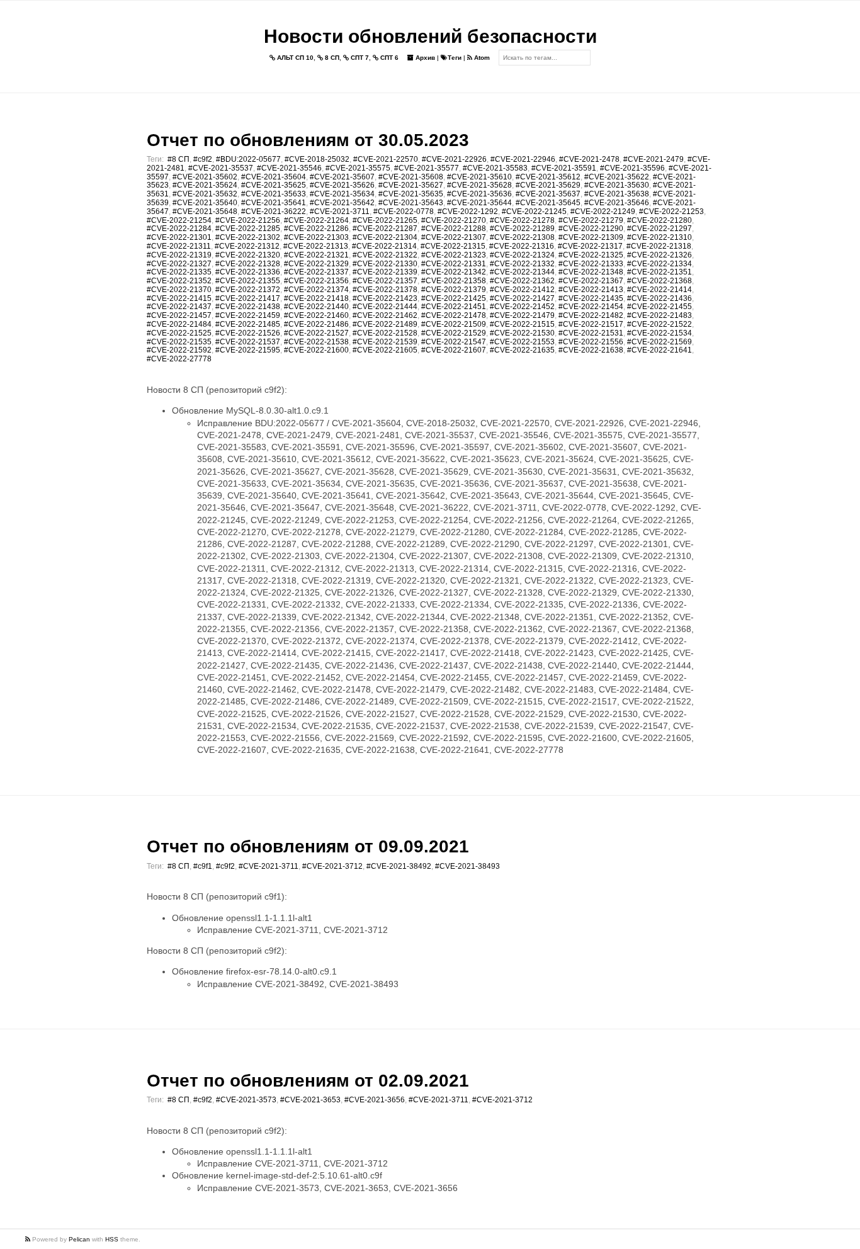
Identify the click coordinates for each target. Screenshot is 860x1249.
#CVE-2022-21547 (453, 341)
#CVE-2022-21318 (658, 246)
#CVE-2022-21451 (453, 306)
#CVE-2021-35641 (273, 202)
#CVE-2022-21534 (659, 333)
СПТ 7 (359, 57)
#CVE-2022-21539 (385, 341)
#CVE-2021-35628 (479, 185)
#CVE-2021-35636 (479, 193)
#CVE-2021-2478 (589, 159)
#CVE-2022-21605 (385, 350)
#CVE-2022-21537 (247, 341)
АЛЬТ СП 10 (294, 57)
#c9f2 (202, 159)
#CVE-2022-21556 (590, 341)
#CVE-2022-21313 (315, 246)
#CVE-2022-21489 (385, 324)
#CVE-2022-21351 (659, 272)
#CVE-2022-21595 (247, 350)
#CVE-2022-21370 (179, 289)
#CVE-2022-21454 (590, 306)
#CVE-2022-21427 (522, 298)
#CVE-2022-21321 (316, 255)
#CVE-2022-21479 (522, 315)
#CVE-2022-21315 (453, 246)
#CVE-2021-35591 (563, 168)
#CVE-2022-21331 (453, 263)
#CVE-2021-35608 (410, 176)
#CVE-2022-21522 (659, 324)
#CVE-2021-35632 (205, 193)
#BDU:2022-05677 (248, 159)
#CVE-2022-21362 (522, 280)
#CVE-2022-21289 (522, 228)
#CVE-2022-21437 (179, 306)
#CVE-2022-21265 (385, 220)
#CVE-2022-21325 (590, 255)
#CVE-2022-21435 (590, 298)
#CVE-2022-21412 (522, 289)
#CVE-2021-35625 (273, 185)
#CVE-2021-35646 (616, 202)
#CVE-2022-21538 (316, 341)
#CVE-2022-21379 (453, 289)
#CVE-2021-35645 (548, 202)
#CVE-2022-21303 (316, 237)
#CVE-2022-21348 (590, 272)
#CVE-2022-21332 (522, 263)
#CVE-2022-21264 (316, 220)
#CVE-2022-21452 (522, 306)
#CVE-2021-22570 (385, 159)
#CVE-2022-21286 (316, 228)
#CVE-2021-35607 (342, 176)
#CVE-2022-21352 (179, 280)
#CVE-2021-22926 (454, 159)
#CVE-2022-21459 (247, 315)
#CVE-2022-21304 (385, 237)
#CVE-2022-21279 (590, 220)
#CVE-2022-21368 (659, 280)
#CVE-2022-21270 (453, 220)
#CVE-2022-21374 (316, 289)
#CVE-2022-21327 (179, 263)
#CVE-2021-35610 (479, 176)
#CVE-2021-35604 (273, 176)
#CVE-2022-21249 (602, 211)
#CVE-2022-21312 (247, 246)
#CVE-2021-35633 (273, 193)
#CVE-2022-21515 (522, 324)
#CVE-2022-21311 (179, 246)
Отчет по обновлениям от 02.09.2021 (308, 1080)
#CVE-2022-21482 (590, 315)
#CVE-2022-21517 (590, 324)
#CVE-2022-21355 (247, 280)
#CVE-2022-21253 (671, 211)
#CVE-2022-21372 (247, 289)
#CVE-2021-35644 (479, 202)
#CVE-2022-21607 (453, 350)
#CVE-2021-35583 (495, 168)
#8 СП (178, 159)
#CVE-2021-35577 (426, 168)
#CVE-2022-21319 (179, 255)
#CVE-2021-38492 (398, 866)
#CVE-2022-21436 (659, 298)
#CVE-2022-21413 (590, 289)
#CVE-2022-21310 (659, 237)
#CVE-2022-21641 (659, 350)
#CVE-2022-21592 (179, 350)
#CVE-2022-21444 (385, 306)
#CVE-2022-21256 (247, 220)
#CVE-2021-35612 (548, 176)
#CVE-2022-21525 (179, 333)
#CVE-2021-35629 (548, 185)
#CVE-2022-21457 (179, 315)
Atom (481, 57)
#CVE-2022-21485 (247, 324)
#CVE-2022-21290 (590, 228)
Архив (424, 57)
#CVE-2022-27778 (179, 358)
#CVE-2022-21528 (385, 333)
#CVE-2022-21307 (453, 237)
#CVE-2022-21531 (590, 333)
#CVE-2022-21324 (522, 255)
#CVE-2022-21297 (659, 228)
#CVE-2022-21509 (453, 324)
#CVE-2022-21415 (179, 298)
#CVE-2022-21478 (453, 315)
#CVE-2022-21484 (179, 324)
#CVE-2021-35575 (357, 168)
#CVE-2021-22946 (522, 159)
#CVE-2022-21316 (521, 246)
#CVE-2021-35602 (205, 176)
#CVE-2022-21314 (384, 246)
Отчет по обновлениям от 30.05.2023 (308, 140)
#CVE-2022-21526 (247, 333)
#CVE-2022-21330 (385, 263)
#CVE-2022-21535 (179, 341)
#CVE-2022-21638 (590, 350)
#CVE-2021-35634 (342, 193)
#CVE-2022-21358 (453, 280)
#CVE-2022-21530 (522, 333)
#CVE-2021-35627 (410, 185)
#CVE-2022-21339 (385, 272)
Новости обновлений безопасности (430, 36)
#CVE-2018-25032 (317, 159)
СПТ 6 (388, 57)
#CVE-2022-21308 (522, 237)
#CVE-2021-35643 (410, 202)
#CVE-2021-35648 (205, 211)
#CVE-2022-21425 (453, 298)
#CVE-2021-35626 (342, 185)
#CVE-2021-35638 (616, 193)
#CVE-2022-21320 (247, 255)
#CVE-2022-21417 (247, 298)
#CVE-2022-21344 (522, 272)
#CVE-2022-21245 (534, 211)
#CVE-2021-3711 (340, 211)
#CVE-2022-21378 (385, 289)
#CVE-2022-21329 (316, 263)
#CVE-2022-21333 (590, 263)
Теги (454, 57)
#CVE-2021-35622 (616, 176)
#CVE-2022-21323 (453, 255)
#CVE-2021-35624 (205, 185)
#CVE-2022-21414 (659, 289)
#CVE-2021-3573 (246, 1099)
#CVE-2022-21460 (316, 315)
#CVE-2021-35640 (205, 202)
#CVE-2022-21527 (316, 333)
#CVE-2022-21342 (453, 272)
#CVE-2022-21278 (522, 220)
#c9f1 (202, 866)
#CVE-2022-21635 (522, 350)
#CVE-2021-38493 (467, 866)
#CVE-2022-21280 (659, 220)
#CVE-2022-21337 (316, 272)
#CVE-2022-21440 (316, 306)
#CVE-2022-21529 (453, 333)
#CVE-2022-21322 (385, 255)
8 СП (331, 57)
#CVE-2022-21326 (659, 255)
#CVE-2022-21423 (385, 298)
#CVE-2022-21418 (316, 298)
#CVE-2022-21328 (247, 263)
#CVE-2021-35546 (289, 168)
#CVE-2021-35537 (220, 168)
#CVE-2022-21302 (247, 237)
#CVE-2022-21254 (179, 220)
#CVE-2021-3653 (310, 1099)
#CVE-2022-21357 (385, 280)
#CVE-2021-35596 (632, 168)
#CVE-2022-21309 (590, 237)
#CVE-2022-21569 (659, 341)
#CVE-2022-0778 (403, 211)
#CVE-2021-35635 (410, 193)
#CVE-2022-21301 (179, 237)
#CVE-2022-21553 (522, 341)
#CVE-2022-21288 (453, 228)
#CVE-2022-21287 (385, 228)
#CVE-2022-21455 (659, 306)
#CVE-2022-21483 (659, 315)
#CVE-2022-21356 (316, 280)
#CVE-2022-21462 (385, 315)
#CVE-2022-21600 (316, 350)
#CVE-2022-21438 (247, 306)
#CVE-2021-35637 (548, 193)
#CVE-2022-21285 (247, 228)
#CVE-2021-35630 (616, 185)
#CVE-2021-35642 (342, 202)
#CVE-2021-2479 (653, 159)
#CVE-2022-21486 (316, 324)
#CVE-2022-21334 (659, 263)
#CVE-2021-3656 (374, 1099)
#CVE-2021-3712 (332, 866)
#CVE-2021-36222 (273, 211)
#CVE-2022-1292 (468, 211)
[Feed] (28, 1239)
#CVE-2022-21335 (179, 272)
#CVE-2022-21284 (179, 228)
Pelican (79, 1239)
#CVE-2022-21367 (590, 280)
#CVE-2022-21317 (590, 246)
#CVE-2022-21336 (247, 272)
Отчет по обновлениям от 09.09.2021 (308, 846)
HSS (111, 1239)
